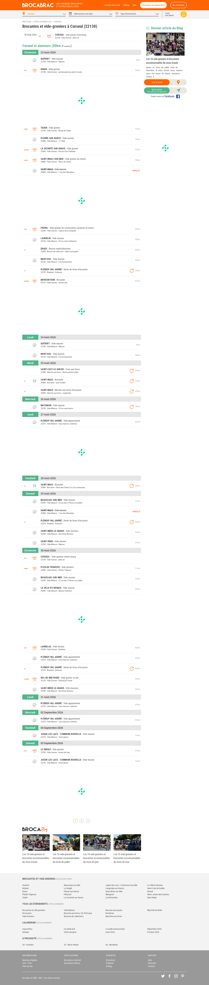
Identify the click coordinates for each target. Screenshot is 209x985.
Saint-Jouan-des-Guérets (158, 894)
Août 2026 (110, 932)
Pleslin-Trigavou (29, 894)
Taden (25, 897)
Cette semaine (70, 932)
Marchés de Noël (154, 910)
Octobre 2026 (153, 932)
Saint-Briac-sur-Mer (114, 891)
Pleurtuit (67, 894)
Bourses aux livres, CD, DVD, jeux (78, 913)
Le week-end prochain (115, 929)
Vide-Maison (69, 910)
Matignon (109, 894)
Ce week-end (69, 929)
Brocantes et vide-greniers (33, 910)
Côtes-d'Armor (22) (42, 21)
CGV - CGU (27, 963)
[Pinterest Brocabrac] (185, 978)
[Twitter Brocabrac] (165, 978)
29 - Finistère (28, 944)
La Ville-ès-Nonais (155, 885)
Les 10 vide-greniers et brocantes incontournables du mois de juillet (66, 858)
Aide (135, 5)
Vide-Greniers (28, 916)
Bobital (25, 888)
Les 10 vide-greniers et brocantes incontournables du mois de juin (96, 858)
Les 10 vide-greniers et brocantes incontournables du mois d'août (162, 60)
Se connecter (178, 5)
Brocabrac (110, 960)
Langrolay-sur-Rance (114, 888)
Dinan (24, 891)
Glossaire (152, 963)
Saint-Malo (152, 897)
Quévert (25, 885)
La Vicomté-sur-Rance (73, 897)
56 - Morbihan (111, 944)
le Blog (126, 5)
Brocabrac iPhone (72, 963)
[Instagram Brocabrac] (178, 978)
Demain (25, 932)
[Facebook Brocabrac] (171, 978)
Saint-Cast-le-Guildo (156, 888)
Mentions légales (29, 960)
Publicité (110, 963)
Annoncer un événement (153, 5)
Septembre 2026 (154, 929)
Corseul (58, 21)
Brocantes (26, 913)
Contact (151, 966)
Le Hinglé (68, 888)
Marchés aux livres (113, 916)
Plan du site (27, 966)
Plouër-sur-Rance (71, 891)
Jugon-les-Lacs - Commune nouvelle (121, 885)
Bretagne (26, 21)
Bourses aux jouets (113, 910)
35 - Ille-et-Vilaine (71, 944)
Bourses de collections (73, 916)
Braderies (109, 913)
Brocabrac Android (72, 960)
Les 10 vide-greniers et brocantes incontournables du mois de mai (127, 858)
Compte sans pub (112, 5)
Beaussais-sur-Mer (72, 885)
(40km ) (62, 45)
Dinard (150, 891)
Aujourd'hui (27, 929)
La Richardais (111, 897)
